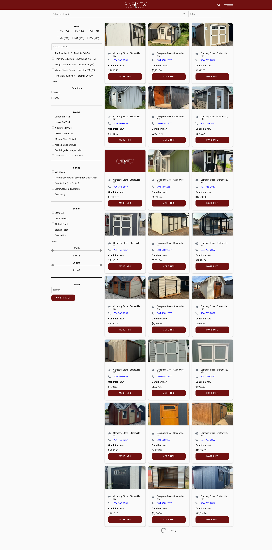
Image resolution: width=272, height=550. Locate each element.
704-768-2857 (120, 60)
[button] (218, 5)
